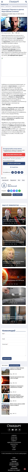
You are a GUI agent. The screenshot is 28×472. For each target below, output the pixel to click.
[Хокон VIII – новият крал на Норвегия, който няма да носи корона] (14, 216)
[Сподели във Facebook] (8, 191)
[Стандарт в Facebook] (12, 172)
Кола (23, 180)
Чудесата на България (14, 442)
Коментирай (7, 194)
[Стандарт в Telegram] (19, 172)
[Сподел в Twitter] (11, 191)
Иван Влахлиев (12, 186)
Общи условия (14, 459)
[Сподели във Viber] (14, 191)
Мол (19, 180)
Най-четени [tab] (5, 365)
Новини (2, 6)
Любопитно (8, 6)
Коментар (5, 344)
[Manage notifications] (25, 469)
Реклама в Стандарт (14, 465)
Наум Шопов (5, 180)
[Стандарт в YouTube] (15, 172)
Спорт (14, 449)
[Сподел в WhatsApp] (19, 191)
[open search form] (26, 2)
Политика (14, 437)
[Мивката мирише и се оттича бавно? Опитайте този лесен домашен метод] (14, 296)
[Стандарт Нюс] (14, 427)
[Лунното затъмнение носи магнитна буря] (14, 277)
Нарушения (13, 180)
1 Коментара (18, 194)
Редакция (14, 461)
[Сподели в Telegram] (17, 191)
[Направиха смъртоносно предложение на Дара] (5, 389)
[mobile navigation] (2, 2)
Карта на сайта (14, 468)
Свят (14, 447)
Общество (14, 439)
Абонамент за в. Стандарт (14, 470)
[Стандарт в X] (22, 172)
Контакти (14, 466)
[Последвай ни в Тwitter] (16, 429)
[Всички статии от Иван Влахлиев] (4, 185)
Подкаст (14, 440)
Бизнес (14, 446)
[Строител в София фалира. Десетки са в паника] (5, 371)
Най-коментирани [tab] (14, 365)
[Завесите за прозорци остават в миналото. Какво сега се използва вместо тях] (14, 315)
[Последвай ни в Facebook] (9, 429)
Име (3, 333)
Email (3, 338)
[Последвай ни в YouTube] (12, 429)
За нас (14, 458)
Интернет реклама (14, 463)
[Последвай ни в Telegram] (19, 429)
